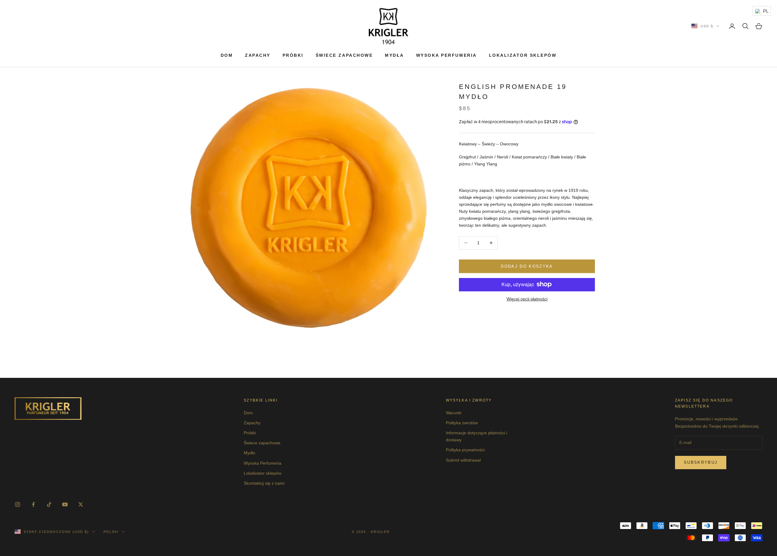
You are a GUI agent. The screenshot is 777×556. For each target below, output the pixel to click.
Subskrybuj (701, 462)
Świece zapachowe (344, 55)
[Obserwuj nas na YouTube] (65, 504)
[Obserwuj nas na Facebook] (33, 504)
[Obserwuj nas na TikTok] (49, 504)
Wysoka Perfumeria (446, 55)
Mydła (394, 55)
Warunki (453, 412)
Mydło (249, 452)
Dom (227, 55)
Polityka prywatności (465, 449)
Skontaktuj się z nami (264, 483)
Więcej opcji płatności (527, 298)
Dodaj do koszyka (527, 266)
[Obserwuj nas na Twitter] (81, 504)
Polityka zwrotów (462, 422)
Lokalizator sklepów (523, 55)
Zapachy (257, 55)
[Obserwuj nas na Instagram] (18, 504)
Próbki (293, 55)
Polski (111, 532)
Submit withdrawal (463, 460)
